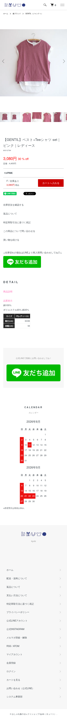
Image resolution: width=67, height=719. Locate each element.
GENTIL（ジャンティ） (34, 13)
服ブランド (17, 13)
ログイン (11, 671)
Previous (3, 61)
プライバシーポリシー (18, 612)
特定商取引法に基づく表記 (17, 222)
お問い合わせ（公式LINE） (20, 688)
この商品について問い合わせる (19, 231)
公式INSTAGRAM (15, 629)
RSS (9, 646)
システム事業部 (14, 696)
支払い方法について (17, 595)
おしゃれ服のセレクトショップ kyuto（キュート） (34, 713)
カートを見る (13, 679)
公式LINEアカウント (17, 620)
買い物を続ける (11, 239)
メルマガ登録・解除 (17, 637)
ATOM (16, 646)
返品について (10, 213)
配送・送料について (17, 578)
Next (63, 61)
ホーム (5, 13)
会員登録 (11, 662)
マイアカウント (14, 654)
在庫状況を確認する (13, 204)
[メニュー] (62, 5)
